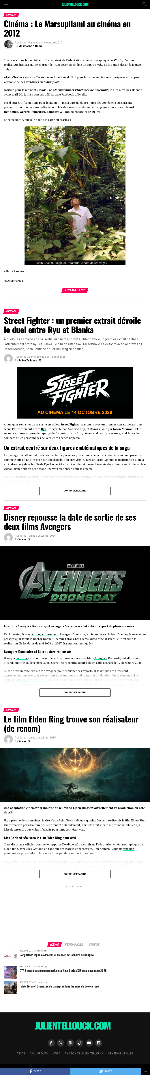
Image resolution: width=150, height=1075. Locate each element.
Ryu (43, 429)
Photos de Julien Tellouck (84, 1053)
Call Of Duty (39, 1053)
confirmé (22, 658)
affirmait (128, 849)
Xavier (22, 539)
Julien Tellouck (27, 360)
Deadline (68, 844)
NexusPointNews (61, 820)
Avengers (100, 658)
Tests (21, 1053)
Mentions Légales (120, 1053)
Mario (56, 1053)
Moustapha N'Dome (30, 46)
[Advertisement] (75, 913)
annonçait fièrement (45, 634)
